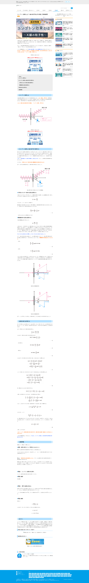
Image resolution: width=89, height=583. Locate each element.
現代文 (66, 573)
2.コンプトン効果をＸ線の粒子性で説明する (26, 80)
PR (40, 573)
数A (38, 573)
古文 (30, 573)
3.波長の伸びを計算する (23, 87)
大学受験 (49, 574)
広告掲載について (20, 573)
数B (33, 577)
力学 (35, 573)
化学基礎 (69, 574)
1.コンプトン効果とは (22, 77)
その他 (20, 10)
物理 (57, 10)
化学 (63, 10)
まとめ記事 (37, 577)
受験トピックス (69, 10)
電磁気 (62, 573)
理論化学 (42, 577)
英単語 (47, 573)
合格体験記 (26, 10)
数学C (57, 574)
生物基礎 (41, 574)
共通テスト (58, 573)
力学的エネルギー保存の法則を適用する (26, 82)
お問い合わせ (20, 571)
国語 (51, 10)
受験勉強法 (61, 574)
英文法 (38, 574)
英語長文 (65, 574)
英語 (38, 10)
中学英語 (30, 577)
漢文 (68, 573)
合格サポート (32, 10)
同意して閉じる (68, 1)
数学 (44, 10)
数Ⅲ (32, 573)
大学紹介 (43, 573)
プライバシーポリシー (53, 1)
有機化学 (51, 573)
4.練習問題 (20, 89)
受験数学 (53, 574)
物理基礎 (45, 574)
